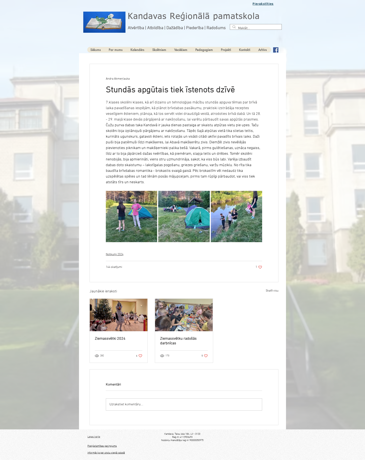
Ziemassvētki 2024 (110, 339)
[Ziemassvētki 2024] (118, 315)
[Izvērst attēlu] (131, 216)
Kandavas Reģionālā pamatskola (194, 16)
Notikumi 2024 (114, 254)
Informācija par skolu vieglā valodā (106, 452)
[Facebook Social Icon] (275, 50)
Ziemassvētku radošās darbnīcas (178, 341)
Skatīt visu (272, 291)
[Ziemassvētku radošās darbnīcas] (184, 315)
